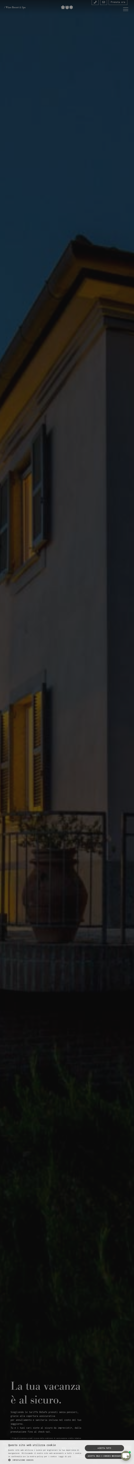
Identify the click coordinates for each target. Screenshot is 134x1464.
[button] (46, 1460)
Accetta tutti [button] (104, 1448)
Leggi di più (65, 1456)
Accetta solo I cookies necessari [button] (104, 1456)
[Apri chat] (126, 1456)
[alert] (67, 732)
